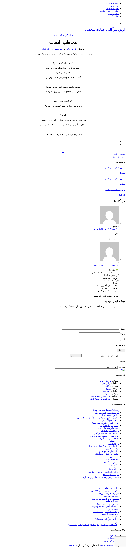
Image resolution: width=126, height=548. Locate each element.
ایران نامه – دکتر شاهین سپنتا (105, 423)
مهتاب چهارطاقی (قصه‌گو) (107, 519)
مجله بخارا (114, 469)
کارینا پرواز (114, 509)
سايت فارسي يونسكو (109, 451)
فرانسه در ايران (111, 462)
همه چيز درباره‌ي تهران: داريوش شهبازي (101, 477)
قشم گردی (114, 464)
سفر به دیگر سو (111, 496)
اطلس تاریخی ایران (110, 415)
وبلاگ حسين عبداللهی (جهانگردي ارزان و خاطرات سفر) (93, 524)
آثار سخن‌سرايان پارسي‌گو (107, 412)
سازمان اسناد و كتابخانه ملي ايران (103, 446)
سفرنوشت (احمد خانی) (108, 504)
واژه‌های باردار (104, 381)
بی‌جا (122, 173)
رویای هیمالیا (113, 443)
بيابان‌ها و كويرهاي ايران (108, 428)
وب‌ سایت (120, 345)
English (115, 16)
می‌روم (105, 391)
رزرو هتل (114, 441)
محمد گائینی (113, 517)
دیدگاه (122, 329)
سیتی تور (114, 456)
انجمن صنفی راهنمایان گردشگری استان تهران (98, 418)
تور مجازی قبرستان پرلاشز (106, 433)
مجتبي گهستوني (111, 541)
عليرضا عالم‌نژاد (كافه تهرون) (105, 506)
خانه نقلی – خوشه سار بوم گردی (104, 436)
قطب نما (115, 467)
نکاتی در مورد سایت (109, 11)
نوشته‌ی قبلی (119, 154)
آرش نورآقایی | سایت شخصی (105, 29)
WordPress (73, 545)
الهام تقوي (114, 535)
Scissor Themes (107, 545)
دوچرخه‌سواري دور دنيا (108, 493)
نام (122, 334)
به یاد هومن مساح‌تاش (101, 396)
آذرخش (121, 195)
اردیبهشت (106, 394)
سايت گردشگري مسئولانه (107, 454)
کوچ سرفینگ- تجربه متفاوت (106, 511)
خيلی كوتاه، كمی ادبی (63, 35)
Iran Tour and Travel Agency (106, 410)
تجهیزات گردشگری (110, 430)
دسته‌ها (121, 367)
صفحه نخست (112, 3)
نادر (117, 522)
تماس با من (113, 13)
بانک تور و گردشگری (109, 425)
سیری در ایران (112, 459)
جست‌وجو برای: (117, 355)
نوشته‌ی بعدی (119, 157)
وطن (122, 184)
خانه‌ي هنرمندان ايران (109, 438)
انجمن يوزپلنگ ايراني (109, 420)
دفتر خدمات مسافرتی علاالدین (105, 491)
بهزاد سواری (113, 538)
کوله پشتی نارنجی (110, 514)
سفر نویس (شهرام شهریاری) (105, 498)
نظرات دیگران (112, 8)
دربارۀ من (114, 6)
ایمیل (121, 339)
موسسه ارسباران (111, 474)
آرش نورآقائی (72, 49)
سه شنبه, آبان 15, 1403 (52, 49)
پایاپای (108, 386)
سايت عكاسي (112, 449)
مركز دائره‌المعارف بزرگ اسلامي (103, 472)
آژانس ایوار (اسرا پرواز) (108, 488)
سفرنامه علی (112, 501)
